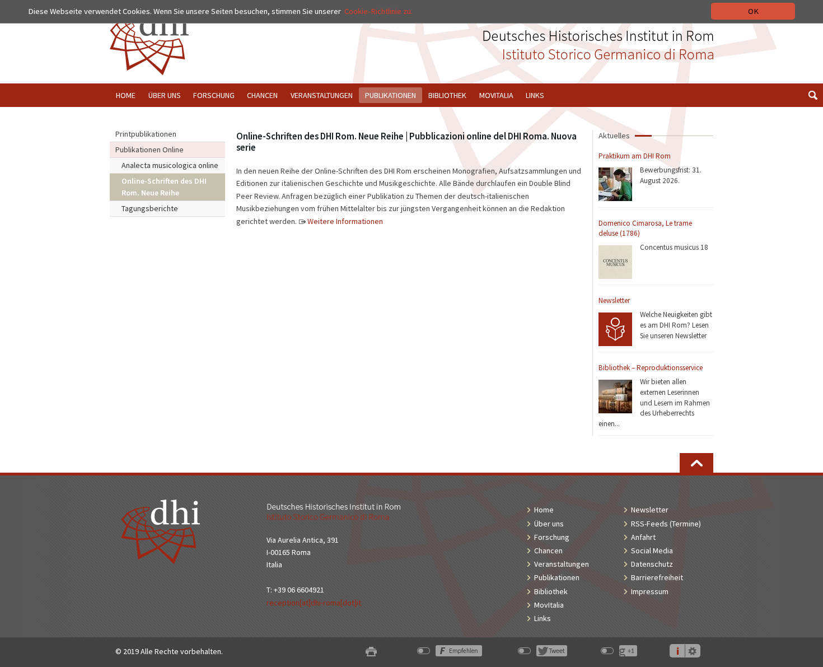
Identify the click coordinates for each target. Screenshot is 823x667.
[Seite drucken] (371, 651)
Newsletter (614, 300)
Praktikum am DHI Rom (634, 156)
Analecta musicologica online (169, 165)
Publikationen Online (149, 149)
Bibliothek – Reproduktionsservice (650, 367)
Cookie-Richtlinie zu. (378, 11)
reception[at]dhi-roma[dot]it (313, 603)
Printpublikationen (145, 134)
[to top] (696, 463)
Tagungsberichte (149, 208)
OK (753, 11)
